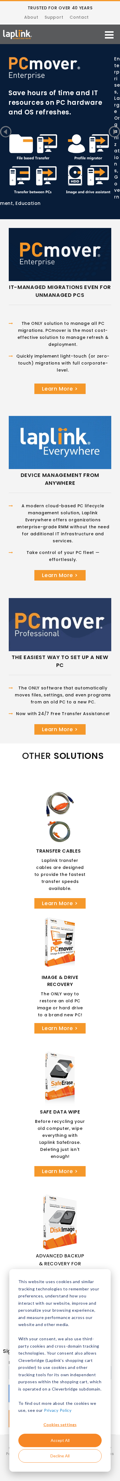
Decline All (60, 1455)
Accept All (60, 1440)
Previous (5, 131)
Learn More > (60, 388)
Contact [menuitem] (79, 17)
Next (114, 131)
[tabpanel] (60, 73)
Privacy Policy (58, 1410)
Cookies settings (60, 1424)
